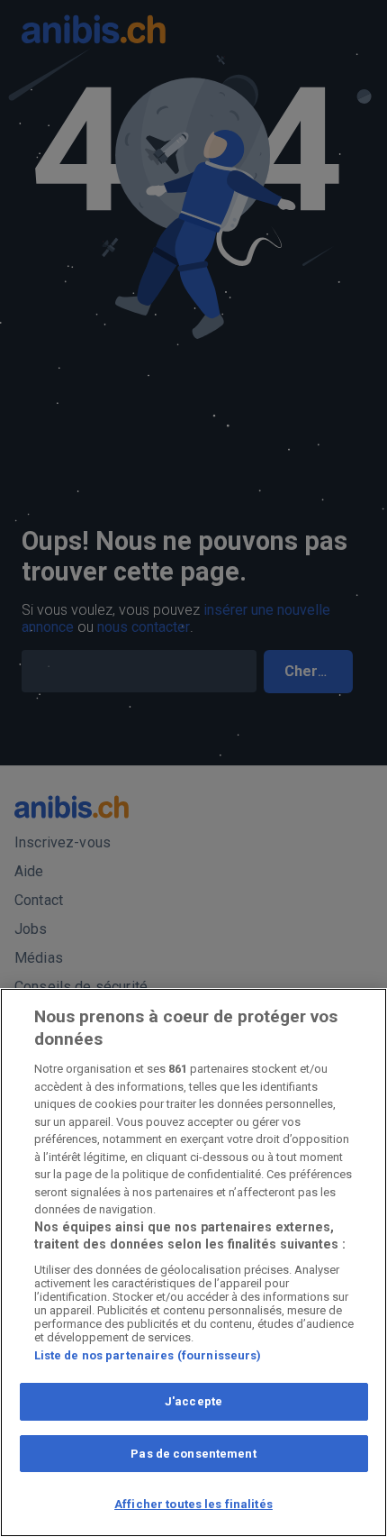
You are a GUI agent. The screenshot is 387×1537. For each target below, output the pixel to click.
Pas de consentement (193, 1453)
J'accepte (193, 1401)
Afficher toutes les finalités (193, 1504)
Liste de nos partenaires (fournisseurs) (148, 1355)
